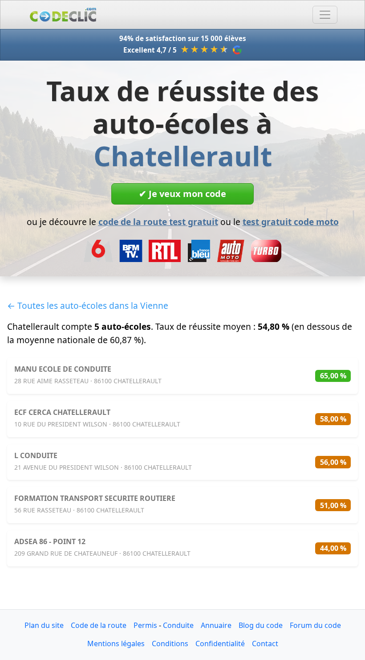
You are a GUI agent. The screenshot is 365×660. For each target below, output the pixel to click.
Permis (145, 625)
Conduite (178, 625)
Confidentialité (220, 643)
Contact (265, 643)
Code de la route (98, 625)
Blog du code (261, 625)
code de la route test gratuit (158, 222)
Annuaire (216, 625)
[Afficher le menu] (324, 15)
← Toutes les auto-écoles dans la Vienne (87, 305)
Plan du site (44, 625)
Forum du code (315, 625)
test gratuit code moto (291, 222)
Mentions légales (116, 643)
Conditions (170, 643)
